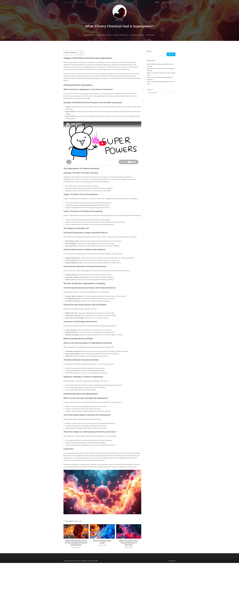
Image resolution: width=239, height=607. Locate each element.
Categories (150, 90)
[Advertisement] (165, 34)
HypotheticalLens (76, 2)
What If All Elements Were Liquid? (102, 542)
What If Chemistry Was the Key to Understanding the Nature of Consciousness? (76, 543)
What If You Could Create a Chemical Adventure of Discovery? (128, 543)
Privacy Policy (172, 561)
